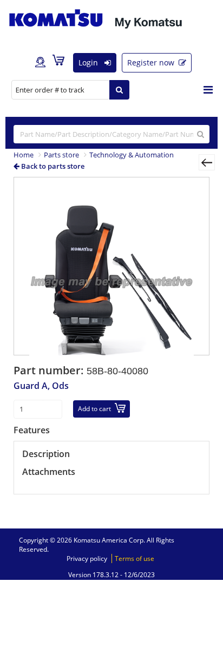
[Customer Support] (40, 62)
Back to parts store (51, 166)
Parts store (61, 155)
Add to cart (94, 408)
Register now (151, 62)
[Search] (119, 90)
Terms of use (134, 558)
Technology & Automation (131, 155)
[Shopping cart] (61, 62)
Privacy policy (87, 558)
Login (89, 62)
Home (24, 155)
